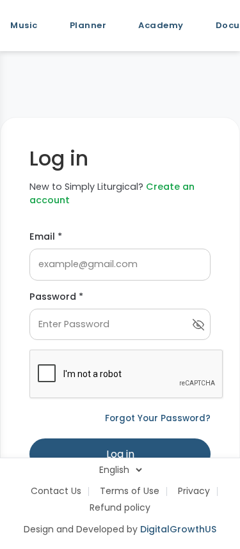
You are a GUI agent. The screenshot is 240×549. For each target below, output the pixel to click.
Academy (161, 25)
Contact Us (56, 490)
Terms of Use (129, 490)
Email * (45, 236)
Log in (120, 454)
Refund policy (120, 507)
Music (24, 25)
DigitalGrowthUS (178, 529)
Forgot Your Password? (158, 418)
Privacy (194, 490)
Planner (88, 25)
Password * (56, 296)
